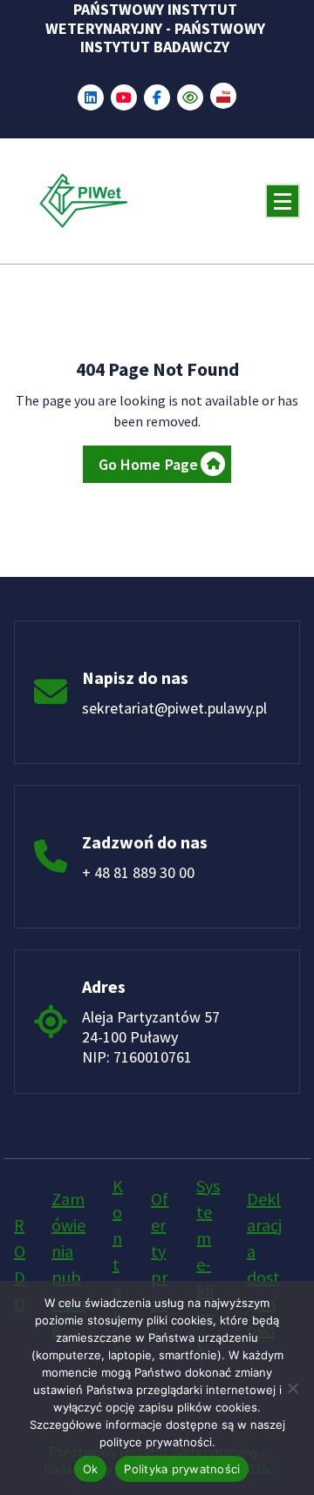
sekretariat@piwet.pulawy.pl (174, 708)
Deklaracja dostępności (264, 1264)
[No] (292, 1388)
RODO (19, 1264)
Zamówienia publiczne (68, 1264)
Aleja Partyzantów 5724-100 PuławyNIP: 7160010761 (151, 1037)
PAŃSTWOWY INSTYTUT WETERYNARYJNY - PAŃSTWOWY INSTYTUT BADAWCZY (155, 28)
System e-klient (208, 1264)
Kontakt (118, 1264)
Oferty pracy (159, 1264)
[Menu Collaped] (282, 201)
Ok (91, 1469)
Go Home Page (149, 464)
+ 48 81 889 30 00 (138, 872)
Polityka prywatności (182, 1469)
